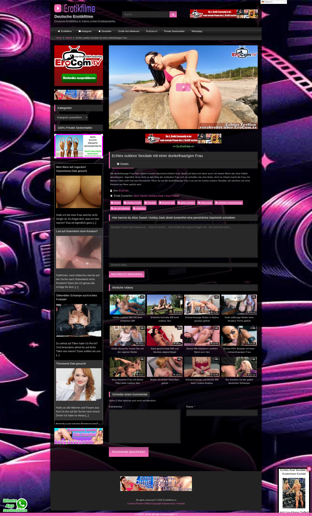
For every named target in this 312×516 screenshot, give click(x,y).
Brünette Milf (168, 202)
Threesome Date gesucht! (71, 363)
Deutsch (268, 2)
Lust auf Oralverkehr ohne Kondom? (77, 231)
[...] (94, 222)
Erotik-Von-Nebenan (128, 31)
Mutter (69, 38)
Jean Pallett (172, 195)
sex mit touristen (122, 208)
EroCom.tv (151, 31)
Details (124, 164)
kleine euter (206, 202)
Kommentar (115, 406)
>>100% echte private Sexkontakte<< (156, 514)
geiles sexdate (187, 202)
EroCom (124, 190)
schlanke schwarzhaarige (230, 202)
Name (190, 406)
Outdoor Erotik (134, 202)
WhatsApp (197, 31)
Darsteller (106, 31)
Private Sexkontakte (174, 31)
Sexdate (152, 202)
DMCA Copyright (153, 503)
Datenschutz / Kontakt (173, 503)
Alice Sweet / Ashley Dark (148, 195)
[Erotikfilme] (74, 8)
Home (59, 38)
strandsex (140, 208)
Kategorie (86, 31)
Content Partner (135, 503)
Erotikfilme (66, 31)
